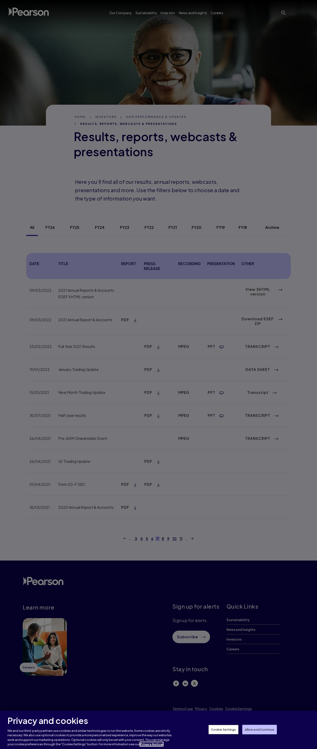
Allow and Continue (259, 729)
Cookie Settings (223, 729)
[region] (158, 730)
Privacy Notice (151, 744)
